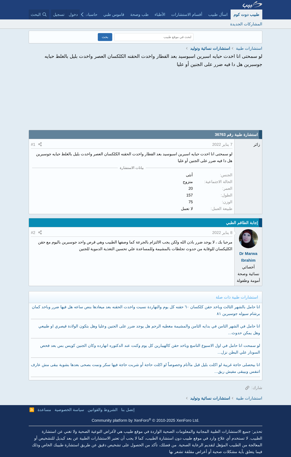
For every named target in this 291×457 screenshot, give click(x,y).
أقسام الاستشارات (186, 14)
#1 (33, 144)
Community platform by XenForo (145, 420)
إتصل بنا (128, 409)
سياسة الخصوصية (69, 409)
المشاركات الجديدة (246, 24)
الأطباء (160, 14)
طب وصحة (139, 14)
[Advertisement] (145, 100)
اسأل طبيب (218, 14)
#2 (33, 232)
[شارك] (40, 144)
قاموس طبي (113, 14)
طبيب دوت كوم (246, 14)
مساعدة (44, 409)
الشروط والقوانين (103, 409)
